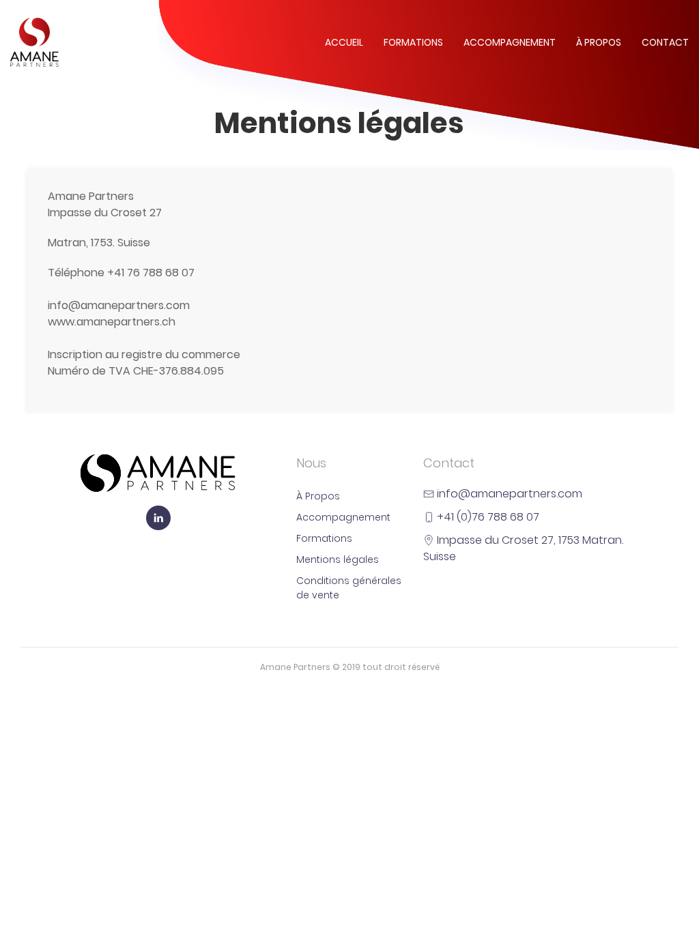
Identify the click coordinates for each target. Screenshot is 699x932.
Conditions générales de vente (348, 588)
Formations (413, 42)
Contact (665, 42)
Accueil (344, 42)
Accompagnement (509, 42)
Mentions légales (337, 559)
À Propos (598, 42)
